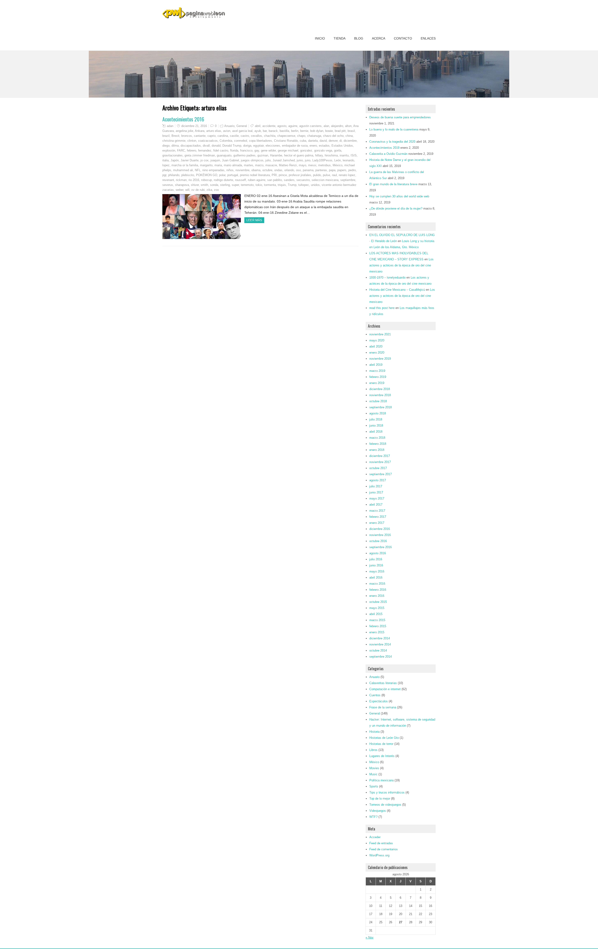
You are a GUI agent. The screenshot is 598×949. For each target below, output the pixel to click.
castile (234, 136)
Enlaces (428, 38)
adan (170, 126)
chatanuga (314, 136)
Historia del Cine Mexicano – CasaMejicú (397, 289)
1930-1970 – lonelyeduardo (387, 277)
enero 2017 (376, 523)
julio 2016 (375, 559)
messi (312, 165)
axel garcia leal (242, 131)
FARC (181, 150)
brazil (166, 136)
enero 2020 (376, 352)
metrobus (324, 165)
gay (256, 150)
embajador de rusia (295, 145)
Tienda (339, 38)
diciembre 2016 (379, 529)
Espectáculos (378, 701)
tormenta (270, 185)
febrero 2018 (377, 444)
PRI (274, 175)
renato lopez (347, 175)
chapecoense (286, 136)
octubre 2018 (378, 401)
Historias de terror (381, 744)
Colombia (226, 140)
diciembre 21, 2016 (194, 126)
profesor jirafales (300, 175)
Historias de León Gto (384, 737)
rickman (181, 180)
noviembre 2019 (380, 358)
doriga (247, 145)
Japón (175, 160)
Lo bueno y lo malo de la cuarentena (393, 129)
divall (206, 145)
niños (230, 170)
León (337, 160)
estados (324, 145)
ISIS (354, 155)
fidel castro (220, 150)
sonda (214, 185)
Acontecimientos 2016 (183, 119)
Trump (292, 185)
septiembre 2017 (380, 474)
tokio (259, 185)
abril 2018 (375, 431)
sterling (225, 185)
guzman (262, 155)
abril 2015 (375, 614)
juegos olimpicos (252, 160)
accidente (268, 126)
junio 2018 (376, 425)
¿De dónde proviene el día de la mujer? (395, 208)
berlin (294, 131)
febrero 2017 (377, 516)
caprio (211, 136)
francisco (246, 150)
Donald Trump (231, 145)
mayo (302, 165)
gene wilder (268, 150)
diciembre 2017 (379, 456)
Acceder (375, 837)
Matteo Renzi (288, 165)
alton (348, 126)
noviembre (242, 170)
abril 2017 (375, 504)
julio (268, 160)
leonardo (348, 160)
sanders (289, 180)
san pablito (274, 180)
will (187, 190)
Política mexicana (381, 780)
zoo (216, 190)
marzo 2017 (377, 510)
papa (332, 170)
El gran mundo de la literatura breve (393, 184)
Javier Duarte (190, 160)
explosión (168, 150)
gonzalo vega (323, 150)
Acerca (378, 38)
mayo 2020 (376, 340)
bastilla (284, 131)
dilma (175, 145)
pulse (326, 175)
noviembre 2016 (380, 535)
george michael (288, 150)
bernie (304, 131)
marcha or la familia (184, 165)
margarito (206, 165)
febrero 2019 (377, 377)
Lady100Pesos (322, 160)
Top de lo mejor (379, 798)
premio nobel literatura (255, 175)
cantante (200, 136)
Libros (373, 750)
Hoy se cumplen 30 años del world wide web (399, 196)
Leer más (254, 220)
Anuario (229, 126)
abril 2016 (375, 577)
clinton (191, 140)
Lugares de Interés (382, 756)
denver (333, 140)
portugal (232, 175)
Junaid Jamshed (284, 160)
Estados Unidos (342, 145)
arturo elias (213, 131)
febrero (191, 150)
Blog (358, 38)
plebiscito (187, 175)
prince (283, 175)
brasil (351, 131)
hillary (319, 155)
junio (300, 160)
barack (273, 131)
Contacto (403, 38)
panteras (321, 170)
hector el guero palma (298, 155)
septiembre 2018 (380, 407)
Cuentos (375, 695)
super (235, 185)
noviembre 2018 (380, 395)
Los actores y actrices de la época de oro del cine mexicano (401, 265)
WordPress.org (379, 855)
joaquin (215, 160)
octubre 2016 (378, 541)
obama (255, 170)
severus (167, 185)
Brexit (175, 136)
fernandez (204, 150)
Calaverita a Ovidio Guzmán (388, 154)
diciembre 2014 (379, 638)
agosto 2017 (377, 480)
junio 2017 (376, 492)
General (241, 126)
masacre (271, 165)
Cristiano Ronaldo (286, 140)
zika (209, 190)
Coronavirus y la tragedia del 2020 (392, 141)
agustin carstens (310, 126)
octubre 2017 (378, 468)
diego (166, 145)
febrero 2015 (377, 626)
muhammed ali (183, 170)
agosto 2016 (377, 553)
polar (222, 175)
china (349, 136)
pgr (164, 175)
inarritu (344, 155)
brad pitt (340, 131)
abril (257, 126)
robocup (206, 180)
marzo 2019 (377, 371)
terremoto (247, 185)
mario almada (233, 165)
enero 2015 (376, 632)
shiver (195, 185)
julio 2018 (375, 419)
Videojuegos (377, 810)
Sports (373, 786)
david (323, 140)
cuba (303, 140)
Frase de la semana (382, 707)
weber (179, 190)
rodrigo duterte (223, 180)
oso (298, 170)
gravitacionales (172, 155)
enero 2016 (376, 596)
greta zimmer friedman (200, 155)
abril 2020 (375, 346)
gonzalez (306, 150)
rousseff (240, 180)
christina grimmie (173, 140)
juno (307, 160)
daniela (313, 140)
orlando (289, 170)
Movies (374, 768)
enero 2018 (376, 450)
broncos (186, 136)
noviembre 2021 (380, 334)
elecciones (273, 145)
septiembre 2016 (380, 547)
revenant (168, 180)
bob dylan (316, 131)
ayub (257, 131)
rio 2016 (194, 180)
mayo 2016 (376, 571)
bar (265, 131)
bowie (329, 131)
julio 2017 (375, 486)
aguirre (292, 126)
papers (341, 170)
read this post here (382, 308)
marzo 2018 (377, 437)
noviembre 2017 (380, 462)
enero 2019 (376, 383)
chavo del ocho (333, 136)
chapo (301, 136)
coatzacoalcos (208, 140)
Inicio (320, 38)
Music (373, 774)
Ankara (199, 131)
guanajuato (224, 155)
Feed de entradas (381, 843)
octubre (267, 170)
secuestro (303, 180)
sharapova (182, 185)
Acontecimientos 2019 (384, 147)
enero (313, 145)
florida (234, 150)
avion (226, 131)
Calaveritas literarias (383, 683)
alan (326, 126)
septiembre (347, 180)
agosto (281, 126)
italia (165, 160)
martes (248, 165)
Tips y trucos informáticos (387, 792)
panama (308, 170)
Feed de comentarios (383, 849)
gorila (337, 150)
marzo (259, 165)
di (340, 140)
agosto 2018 (377, 413)
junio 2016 (376, 565)
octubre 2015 (378, 602)
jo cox (204, 160)
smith (204, 185)
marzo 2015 (377, 620)
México (337, 165)
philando (173, 175)
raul (334, 175)
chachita (269, 136)
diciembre (350, 140)
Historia (374, 731)
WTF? (373, 817)
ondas (278, 170)
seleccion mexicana (325, 180)
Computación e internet (385, 689)
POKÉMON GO (206, 175)
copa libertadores (260, 140)
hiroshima (331, 155)
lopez (166, 165)
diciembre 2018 (379, 389)
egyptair (258, 145)
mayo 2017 (376, 498)
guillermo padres (244, 155)
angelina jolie (184, 131)
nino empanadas (213, 170)
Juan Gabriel (230, 160)
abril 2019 (375, 364)
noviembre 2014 (380, 644)
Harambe (276, 155)
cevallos (256, 136)
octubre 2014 (378, 650)
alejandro (337, 126)
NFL (197, 170)
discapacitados (191, 145)
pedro (352, 170)
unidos (315, 185)
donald (216, 145)
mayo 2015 (376, 608)
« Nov (370, 937)
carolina (222, 136)
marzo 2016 (377, 583)
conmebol (240, 140)
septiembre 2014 (380, 656)
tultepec (303, 185)
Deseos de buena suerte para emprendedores (400, 117)
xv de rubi (198, 190)
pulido (317, 175)
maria (218, 165)
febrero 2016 (377, 589)
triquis (282, 185)
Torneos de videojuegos (385, 804)
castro (245, 136)
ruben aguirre (256, 180)
